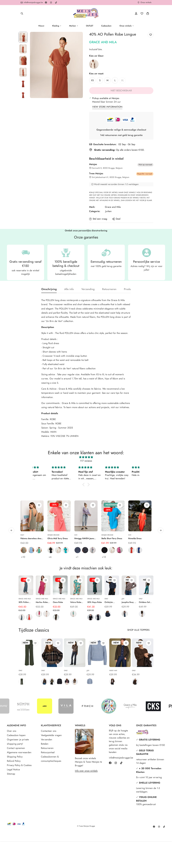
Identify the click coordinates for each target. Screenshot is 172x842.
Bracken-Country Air (125, 614)
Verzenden (46, 739)
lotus (119, 550)
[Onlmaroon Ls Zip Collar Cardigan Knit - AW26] (52, 652)
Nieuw (41, 25)
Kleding (55, 25)
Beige (94, 64)
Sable (46, 614)
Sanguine (29, 617)
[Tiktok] (56, 3)
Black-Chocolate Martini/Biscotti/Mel (44, 681)
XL (123, 81)
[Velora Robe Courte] (77, 585)
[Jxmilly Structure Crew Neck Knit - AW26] (97, 652)
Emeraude (22, 617)
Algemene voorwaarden (19, 752)
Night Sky (108, 614)
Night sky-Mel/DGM (59, 681)
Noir (90, 617)
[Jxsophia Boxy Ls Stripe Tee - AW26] (129, 585)
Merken (72, 25)
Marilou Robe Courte (42, 602)
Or (56, 617)
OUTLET (89, 25)
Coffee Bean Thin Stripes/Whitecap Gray (75, 681)
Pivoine (39, 614)
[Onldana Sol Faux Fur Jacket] (146, 585)
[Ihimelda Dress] (139, 515)
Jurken (108, 211)
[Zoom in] (77, 37)
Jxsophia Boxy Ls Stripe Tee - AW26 (129, 602)
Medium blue (77, 550)
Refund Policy (14, 761)
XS (93, 81)
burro (58, 550)
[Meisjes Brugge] (86, 13)
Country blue (90, 681)
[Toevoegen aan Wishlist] (150, 35)
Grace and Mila (103, 42)
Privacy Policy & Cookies (19, 765)
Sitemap (11, 773)
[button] (148, 13)
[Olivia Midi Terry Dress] (59, 515)
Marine (98, 617)
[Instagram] (51, 3)
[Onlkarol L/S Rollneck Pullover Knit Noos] (74, 652)
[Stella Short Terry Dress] (113, 515)
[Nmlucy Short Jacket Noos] (120, 652)
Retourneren (47, 748)
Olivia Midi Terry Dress (57, 538)
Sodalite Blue (139, 550)
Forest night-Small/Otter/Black (52, 681)
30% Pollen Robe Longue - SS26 (25, 602)
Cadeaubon (106, 25)
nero (50, 550)
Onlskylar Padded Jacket (111, 602)
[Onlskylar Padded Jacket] (112, 585)
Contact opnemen (16, 748)
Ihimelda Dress (135, 538)
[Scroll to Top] (167, 828)
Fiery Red (131, 550)
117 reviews (86, 461)
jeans (31, 550)
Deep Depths (22, 681)
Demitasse (142, 614)
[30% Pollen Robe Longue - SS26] (26, 585)
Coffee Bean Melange (135, 681)
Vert (73, 614)
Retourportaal (48, 752)
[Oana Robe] (60, 585)
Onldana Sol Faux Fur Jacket (145, 602)
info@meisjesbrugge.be (120, 757)
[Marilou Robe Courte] (43, 585)
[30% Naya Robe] (94, 585)
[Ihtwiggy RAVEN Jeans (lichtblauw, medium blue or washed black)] (86, 515)
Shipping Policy (15, 756)
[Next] (162, 585)
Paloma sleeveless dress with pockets (31, 538)
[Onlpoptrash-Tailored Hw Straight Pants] (29, 652)
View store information (107, 106)
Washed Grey (85, 550)
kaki (24, 550)
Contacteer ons (48, 731)
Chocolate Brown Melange (112, 681)
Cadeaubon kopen (16, 735)
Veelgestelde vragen (51, 735)
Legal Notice (13, 769)
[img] (86, 457)
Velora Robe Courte (75, 602)
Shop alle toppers (138, 630)
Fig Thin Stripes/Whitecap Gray (67, 681)
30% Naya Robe (94, 602)
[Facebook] (46, 3)
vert (39, 550)
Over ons (11, 731)
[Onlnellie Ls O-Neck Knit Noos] (142, 652)
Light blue (93, 550)
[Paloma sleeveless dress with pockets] (32, 515)
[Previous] (10, 585)
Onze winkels (125, 25)
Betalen (44, 743)
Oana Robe (58, 602)
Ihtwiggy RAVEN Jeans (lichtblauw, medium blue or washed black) (85, 538)
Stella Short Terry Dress (111, 538)
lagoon (66, 550)
